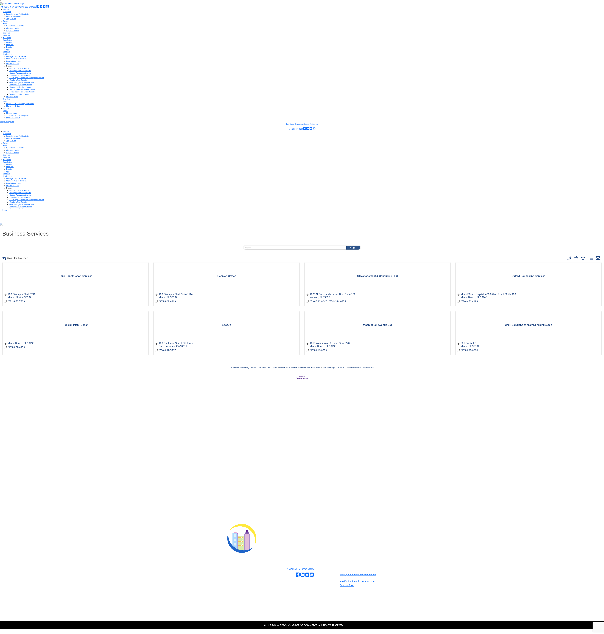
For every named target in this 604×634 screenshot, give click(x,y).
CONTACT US (19, 7)
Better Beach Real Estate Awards (22, 92)
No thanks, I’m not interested (65, 528)
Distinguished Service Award (20, 71)
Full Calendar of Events (15, 26)
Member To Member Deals (292, 368)
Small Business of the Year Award (22, 89)
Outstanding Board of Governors (21, 82)
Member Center (332, 582)
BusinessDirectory (6, 34)
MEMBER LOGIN (328, 537)
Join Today (290, 124)
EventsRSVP (5, 22)
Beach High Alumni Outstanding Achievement (26, 78)
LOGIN (11, 7)
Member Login (11, 113)
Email (22, 501)
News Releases (258, 368)
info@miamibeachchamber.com (357, 581)
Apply (8, 49)
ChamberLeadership (7, 53)
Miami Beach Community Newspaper (20, 104)
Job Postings (328, 368)
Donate (9, 47)
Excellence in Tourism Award (20, 75)
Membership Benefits (14, 16)
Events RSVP (320, 566)
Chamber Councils (13, 118)
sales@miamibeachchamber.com (358, 574)
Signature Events (12, 30)
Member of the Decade (18, 80)
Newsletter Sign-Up (301, 124)
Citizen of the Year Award (19, 68)
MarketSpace (314, 368)
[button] (4, 258)
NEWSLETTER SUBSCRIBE (300, 568)
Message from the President (17, 56)
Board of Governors (13, 61)
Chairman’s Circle (12, 63)
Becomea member (7, 10)
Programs (10, 45)
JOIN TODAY (4, 7)
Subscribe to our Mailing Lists (17, 14)
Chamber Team (12, 96)
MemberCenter (6, 109)
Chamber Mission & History (16, 59)
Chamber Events (12, 28)
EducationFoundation (7, 38)
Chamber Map (332, 585)
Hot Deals (272, 368)
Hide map (3, 210)
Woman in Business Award (19, 94)
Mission (9, 42)
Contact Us (314, 124)
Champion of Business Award (20, 87)
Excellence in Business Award (20, 85)
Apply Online (11, 19)
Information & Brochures (361, 368)
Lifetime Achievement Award (20, 73)
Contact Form (347, 585)
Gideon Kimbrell (241, 592)
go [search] (354, 247)
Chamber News (332, 578)
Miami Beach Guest (13, 106)
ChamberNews (6, 100)
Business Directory (239, 368)
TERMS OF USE (341, 540)
